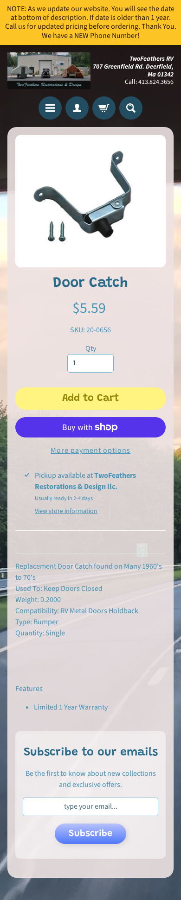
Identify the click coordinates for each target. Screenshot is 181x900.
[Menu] (50, 108)
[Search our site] (130, 108)
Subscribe (90, 833)
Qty (90, 348)
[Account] (77, 108)
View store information (66, 511)
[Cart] (104, 108)
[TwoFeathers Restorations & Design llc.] (48, 70)
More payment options (90, 450)
